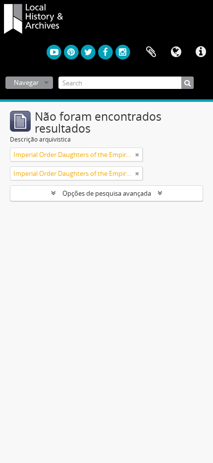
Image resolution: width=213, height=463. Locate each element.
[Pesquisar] (187, 83)
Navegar (26, 82)
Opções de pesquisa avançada (107, 193)
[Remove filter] (137, 154)
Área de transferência (151, 52)
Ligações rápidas (200, 52)
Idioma (175, 52)
